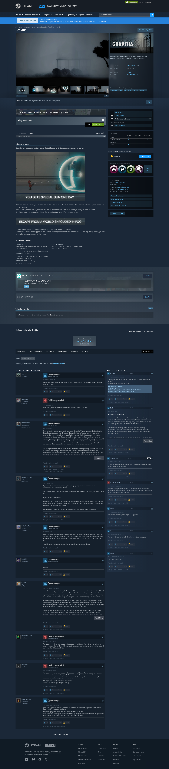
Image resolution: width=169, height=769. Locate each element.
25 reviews (24, 703)
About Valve (102, 748)
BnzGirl (24, 559)
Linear (129, 90)
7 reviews (24, 530)
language (148, 2)
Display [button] (84, 351)
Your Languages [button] (27, 358)
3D (125, 90)
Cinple (23, 582)
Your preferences (148, 331)
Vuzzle (129, 72)
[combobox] (124, 15)
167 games (24, 401)
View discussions (116, 202)
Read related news (117, 199)
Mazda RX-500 (26, 477)
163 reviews (24, 561)
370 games (24, 701)
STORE (42, 6)
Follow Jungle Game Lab (37, 281)
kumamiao (25, 399)
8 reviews (24, 667)
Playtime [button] (73, 351)
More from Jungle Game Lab (37, 276)
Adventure (114, 90)
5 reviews (24, 376)
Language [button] (49, 351)
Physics (142, 90)
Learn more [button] (145, 156)
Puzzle (121, 90)
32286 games (25, 425)
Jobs (99, 752)
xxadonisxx (25, 423)
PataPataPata (26, 526)
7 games (23, 528)
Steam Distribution (84, 759)
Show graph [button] (146, 351)
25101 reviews (25, 427)
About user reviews (135, 331)
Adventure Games (29, 27)
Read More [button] (99, 458)
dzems (23, 374)
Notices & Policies (119, 756)
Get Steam (136, 748)
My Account (137, 759)
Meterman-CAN (26, 635)
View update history (117, 196)
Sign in (19, 101)
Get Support (137, 756)
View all (151, 308)
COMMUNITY (53, 6)
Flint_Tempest (26, 699)
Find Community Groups (118, 205)
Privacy (115, 748)
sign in (141, 2)
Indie (123, 182)
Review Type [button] (21, 351)
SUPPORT (72, 6)
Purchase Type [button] (35, 351)
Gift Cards (81, 763)
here (52, 315)
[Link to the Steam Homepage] (24, 8)
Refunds (116, 763)
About (63, 6)
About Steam (82, 748)
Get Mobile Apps (138, 752)
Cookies (116, 759)
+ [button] (146, 90)
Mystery (135, 90)
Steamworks (82, 756)
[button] (19, 14)
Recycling (101, 759)
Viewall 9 (147, 169)
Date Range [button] (61, 351)
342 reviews (24, 481)
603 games (24, 479)
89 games (24, 585)
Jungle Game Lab (132, 74)
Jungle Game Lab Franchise (45, 27)
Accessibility (117, 752)
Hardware (101, 756)
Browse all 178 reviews (60, 734)
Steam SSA (82, 752)
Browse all (100, 133)
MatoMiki (24, 664)
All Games (19, 27)
